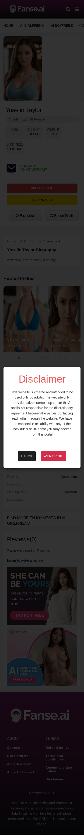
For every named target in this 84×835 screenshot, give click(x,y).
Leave (28, 456)
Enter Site (55, 456)
